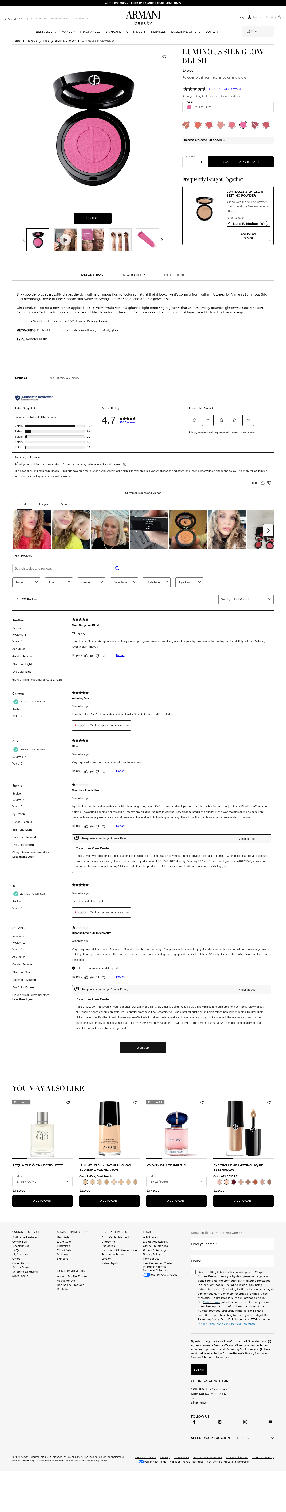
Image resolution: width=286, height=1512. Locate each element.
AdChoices (75, 1460)
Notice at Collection (156, 1270)
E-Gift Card (64, 1241)
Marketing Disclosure (239, 1349)
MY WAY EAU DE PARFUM (166, 1165)
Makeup (62, 1254)
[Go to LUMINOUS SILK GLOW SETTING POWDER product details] (204, 208)
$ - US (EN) (11, 18)
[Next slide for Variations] (267, 223)
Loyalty (106, 1258)
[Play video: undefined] (65, 240)
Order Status (20, 1263)
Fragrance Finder (113, 1254)
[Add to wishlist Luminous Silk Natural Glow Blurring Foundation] (135, 1102)
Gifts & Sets (64, 1250)
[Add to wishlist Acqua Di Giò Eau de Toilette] (68, 1102)
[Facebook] (194, 1422)
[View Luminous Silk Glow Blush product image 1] (38, 240)
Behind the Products (70, 1285)
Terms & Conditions (145, 1457)
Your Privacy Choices (164, 1274)
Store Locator (20, 1276)
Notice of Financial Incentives (210, 1357)
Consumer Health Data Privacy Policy (228, 1461)
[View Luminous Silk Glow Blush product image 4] (120, 240)
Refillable (63, 1289)
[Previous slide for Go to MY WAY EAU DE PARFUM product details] (149, 1128)
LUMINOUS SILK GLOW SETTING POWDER (245, 193)
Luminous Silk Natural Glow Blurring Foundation (105, 1167)
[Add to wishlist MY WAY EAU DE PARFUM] (202, 1102)
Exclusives (108, 1246)
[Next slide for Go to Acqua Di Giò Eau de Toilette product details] (70, 1128)
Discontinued (21, 1246)
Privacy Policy (151, 1254)
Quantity (190, 156)
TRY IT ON (99, 218)
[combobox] (228, 107)
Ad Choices (150, 1237)
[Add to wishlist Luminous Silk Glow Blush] (164, 56)
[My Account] (241, 17)
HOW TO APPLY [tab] (134, 275)
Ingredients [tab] (175, 275)
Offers (16, 1258)
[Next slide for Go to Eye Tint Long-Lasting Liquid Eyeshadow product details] (271, 1128)
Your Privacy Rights (155, 1461)
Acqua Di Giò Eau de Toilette (37, 1165)
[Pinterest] (219, 1422)
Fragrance (63, 1246)
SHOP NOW (173, 2)
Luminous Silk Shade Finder (120, 1250)
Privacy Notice (254, 1353)
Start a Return (21, 1267)
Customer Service (59, 18)
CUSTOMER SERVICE (26, 1232)
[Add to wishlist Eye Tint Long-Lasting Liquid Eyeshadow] (269, 1102)
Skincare (62, 1258)
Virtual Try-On (110, 1263)
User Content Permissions (207, 1457)
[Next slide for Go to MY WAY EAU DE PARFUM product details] (204, 1128)
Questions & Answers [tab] (66, 378)
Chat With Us (80, 18)
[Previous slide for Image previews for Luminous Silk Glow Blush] (23, 239)
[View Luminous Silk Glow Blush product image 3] (93, 240)
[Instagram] (245, 1422)
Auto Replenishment (115, 1237)
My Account (20, 1254)
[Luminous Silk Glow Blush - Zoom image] (92, 128)
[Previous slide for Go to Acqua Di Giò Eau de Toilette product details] (15, 1128)
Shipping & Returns (25, 1271)
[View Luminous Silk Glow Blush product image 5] (147, 240)
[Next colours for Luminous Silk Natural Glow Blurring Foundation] (139, 1182)
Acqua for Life (66, 1280)
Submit (199, 1369)
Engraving (108, 1241)
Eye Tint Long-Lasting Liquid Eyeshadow (238, 1167)
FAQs (15, 1250)
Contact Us (19, 1241)
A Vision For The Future (72, 1276)
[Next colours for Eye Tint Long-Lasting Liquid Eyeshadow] (273, 1182)
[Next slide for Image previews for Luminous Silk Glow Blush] (161, 239)
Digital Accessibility (155, 1241)
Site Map (165, 1457)
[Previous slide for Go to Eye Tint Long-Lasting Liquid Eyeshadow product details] (216, 1128)
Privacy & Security (154, 1250)
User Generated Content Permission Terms (159, 1264)
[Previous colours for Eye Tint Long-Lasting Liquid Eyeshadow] (214, 1182)
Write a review (232, 89)
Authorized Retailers (25, 1237)
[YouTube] (270, 1422)
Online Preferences (155, 1246)
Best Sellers (64, 1237)
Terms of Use (151, 1258)
